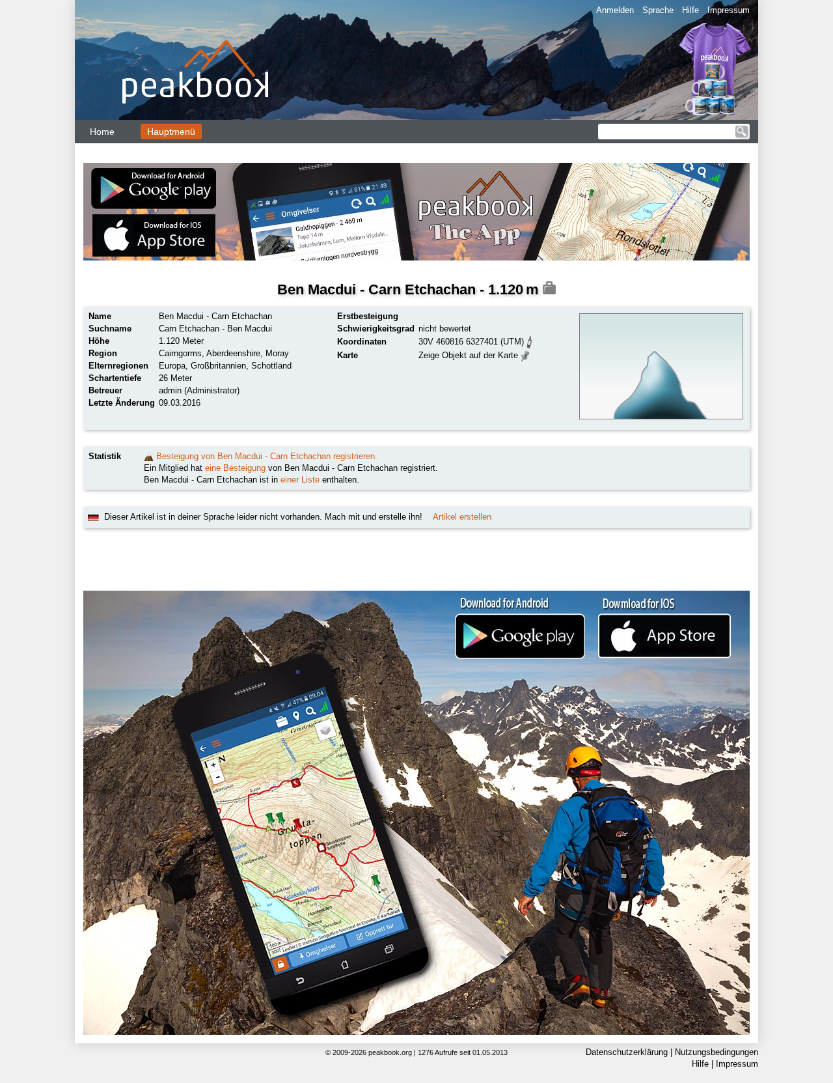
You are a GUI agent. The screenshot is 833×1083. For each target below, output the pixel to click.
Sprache (658, 10)
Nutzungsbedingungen (716, 1052)
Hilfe (690, 10)
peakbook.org (390, 1052)
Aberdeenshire (233, 353)
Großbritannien (218, 366)
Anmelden (615, 10)
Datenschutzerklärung (627, 1052)
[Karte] (525, 354)
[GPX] (529, 341)
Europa (172, 366)
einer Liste (300, 480)
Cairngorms (180, 353)
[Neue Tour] (149, 456)
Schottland (271, 366)
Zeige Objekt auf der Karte (468, 355)
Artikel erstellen (462, 517)
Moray (277, 353)
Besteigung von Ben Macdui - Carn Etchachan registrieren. (266, 456)
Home (102, 131)
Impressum (728, 10)
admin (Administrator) (199, 390)
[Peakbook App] (416, 211)
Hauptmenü (171, 131)
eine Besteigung (235, 468)
